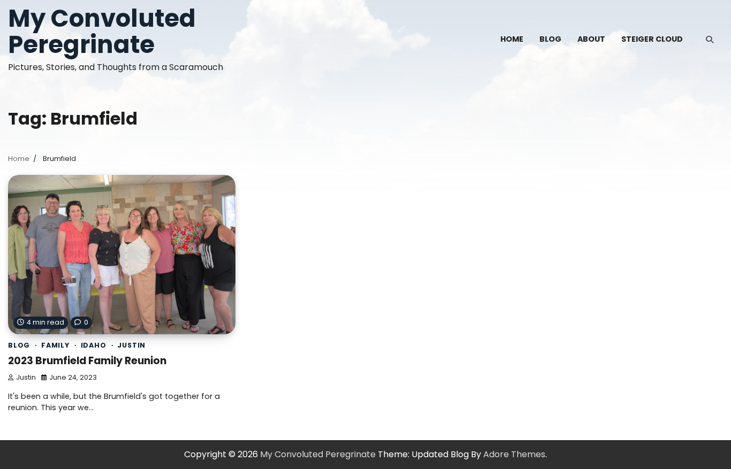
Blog (550, 39)
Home (511, 39)
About (591, 39)
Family (55, 345)
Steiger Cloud (652, 39)
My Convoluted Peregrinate (102, 31)
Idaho (93, 345)
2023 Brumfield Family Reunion (87, 360)
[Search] (710, 40)
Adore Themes (514, 454)
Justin (131, 345)
